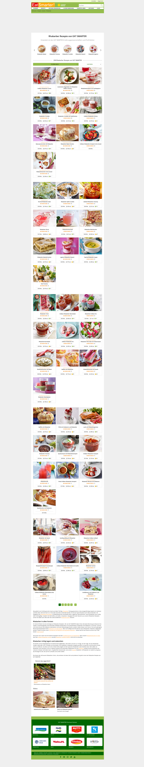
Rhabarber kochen (90, 566)
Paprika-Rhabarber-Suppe (90, 257)
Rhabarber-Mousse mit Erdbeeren (90, 481)
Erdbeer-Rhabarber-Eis (68, 341)
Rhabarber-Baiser (41, 54)
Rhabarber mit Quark (44, 538)
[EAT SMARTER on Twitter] (71, 757)
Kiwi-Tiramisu (44, 284)
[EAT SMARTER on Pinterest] (64, 757)
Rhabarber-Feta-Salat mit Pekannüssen (91, 341)
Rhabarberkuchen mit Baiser (44, 369)
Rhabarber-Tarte (44, 314)
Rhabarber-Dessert (80, 54)
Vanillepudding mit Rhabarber (67, 538)
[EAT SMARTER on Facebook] (60, 757)
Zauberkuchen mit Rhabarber (41, 709)
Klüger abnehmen (69, 8)
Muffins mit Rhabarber (67, 369)
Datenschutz (64, 752)
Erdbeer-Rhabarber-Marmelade (68, 314)
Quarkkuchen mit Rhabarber (44, 508)
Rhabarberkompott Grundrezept (44, 566)
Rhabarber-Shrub (44, 229)
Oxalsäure (81, 648)
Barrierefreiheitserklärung (40, 754)
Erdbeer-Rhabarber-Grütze (91, 116)
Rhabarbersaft (44, 481)
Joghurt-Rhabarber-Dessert (67, 257)
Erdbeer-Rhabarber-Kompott (90, 453)
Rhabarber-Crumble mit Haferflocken (67, 116)
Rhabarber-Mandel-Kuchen (44, 257)
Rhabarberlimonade (68, 229)
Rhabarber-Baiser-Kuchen (67, 144)
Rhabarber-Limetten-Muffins (63, 637)
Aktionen (91, 8)
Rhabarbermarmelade (44, 341)
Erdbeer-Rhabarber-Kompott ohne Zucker (90, 144)
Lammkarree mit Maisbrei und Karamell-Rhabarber (62, 630)
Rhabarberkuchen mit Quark (90, 369)
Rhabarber (65, 611)
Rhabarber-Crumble (68, 54)
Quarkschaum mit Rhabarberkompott (67, 453)
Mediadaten (49, 754)
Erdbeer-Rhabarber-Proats (44, 88)
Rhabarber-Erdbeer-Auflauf (91, 538)
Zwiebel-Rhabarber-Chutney (91, 201)
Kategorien (55, 754)
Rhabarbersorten (65, 617)
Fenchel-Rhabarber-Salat (44, 201)
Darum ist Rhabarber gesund (64, 709)
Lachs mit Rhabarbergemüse (90, 427)
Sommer (35, 8)
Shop (98, 8)
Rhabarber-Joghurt (93, 54)
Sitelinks (45, 752)
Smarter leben (81, 8)
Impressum (58, 752)
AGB (54, 752)
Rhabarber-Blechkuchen (91, 229)
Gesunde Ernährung (54, 8)
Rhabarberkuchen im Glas (93, 635)
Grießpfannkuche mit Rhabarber (71, 635)
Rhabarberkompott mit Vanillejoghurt (90, 88)
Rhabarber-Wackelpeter (44, 397)
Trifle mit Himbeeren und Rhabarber (67, 427)
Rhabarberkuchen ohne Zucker (44, 171)
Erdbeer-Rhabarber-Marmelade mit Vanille (68, 566)
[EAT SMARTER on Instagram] (67, 757)
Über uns (36, 752)
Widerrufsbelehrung (86, 752)
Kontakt (50, 752)
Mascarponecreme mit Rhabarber (44, 144)
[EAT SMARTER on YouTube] (74, 757)
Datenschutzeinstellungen (74, 752)
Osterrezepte (40, 632)
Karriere (41, 752)
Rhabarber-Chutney (55, 54)
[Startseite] (43, 5)
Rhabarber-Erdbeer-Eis (91, 314)
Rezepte (43, 8)
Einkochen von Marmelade (55, 628)
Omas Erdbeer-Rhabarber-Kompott (67, 481)
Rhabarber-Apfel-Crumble (67, 201)
